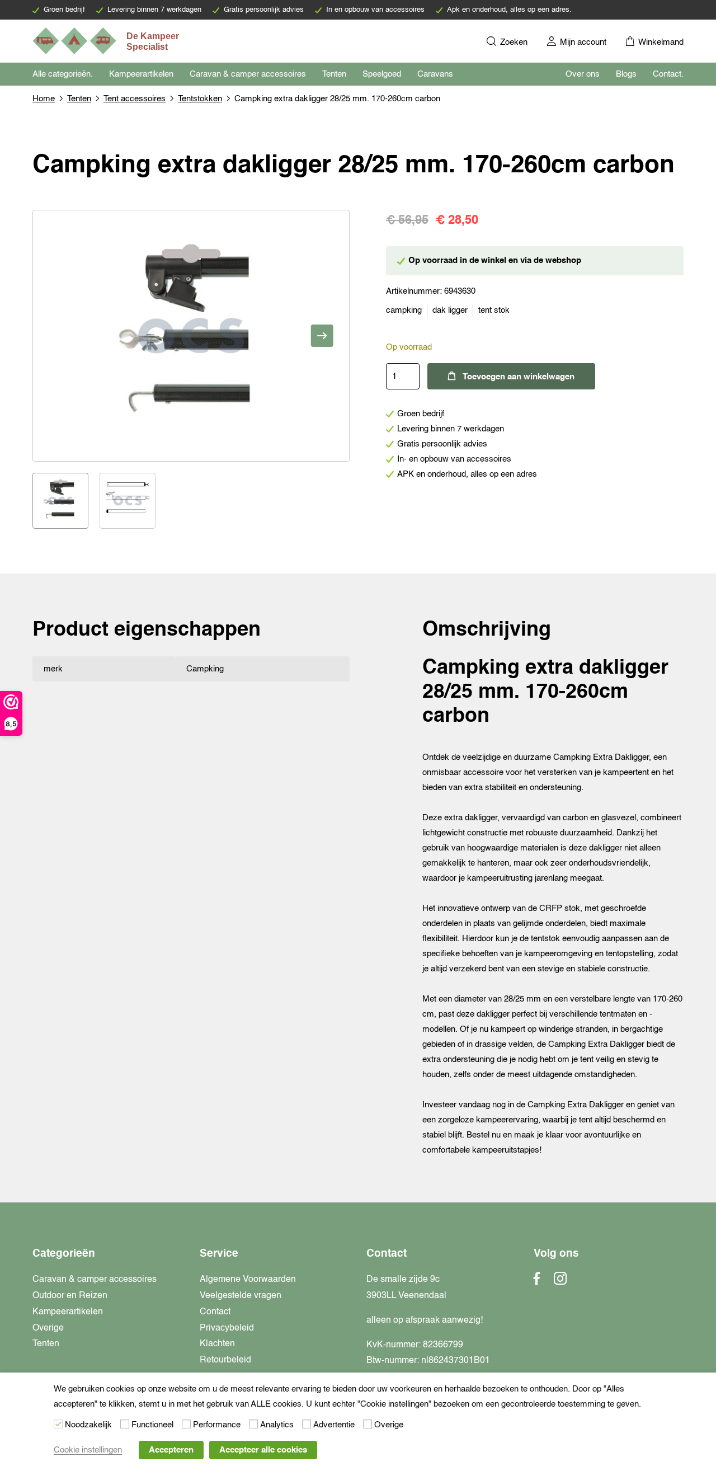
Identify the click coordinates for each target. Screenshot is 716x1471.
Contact (215, 1312)
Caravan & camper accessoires (248, 74)
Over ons (583, 74)
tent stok (494, 310)
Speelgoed (381, 74)
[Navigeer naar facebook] (537, 1281)
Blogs (626, 74)
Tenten (334, 74)
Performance (217, 1425)
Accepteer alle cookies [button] (263, 1450)
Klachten (217, 1344)
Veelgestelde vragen (240, 1295)
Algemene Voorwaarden (248, 1279)
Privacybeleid (227, 1328)
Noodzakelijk (88, 1425)
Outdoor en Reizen (69, 1295)
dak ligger (450, 310)
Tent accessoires (134, 99)
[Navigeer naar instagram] (560, 1281)
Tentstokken (200, 99)
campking (404, 310)
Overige (48, 1328)
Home (43, 99)
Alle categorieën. (62, 74)
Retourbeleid (225, 1360)
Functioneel (152, 1425)
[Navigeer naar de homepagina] (106, 40)
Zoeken (512, 42)
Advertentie (334, 1425)
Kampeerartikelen (141, 74)
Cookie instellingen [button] (88, 1450)
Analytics (277, 1425)
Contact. (668, 74)
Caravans (435, 74)
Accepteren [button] (171, 1450)
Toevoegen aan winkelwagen (518, 377)
